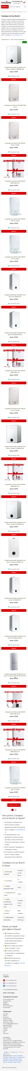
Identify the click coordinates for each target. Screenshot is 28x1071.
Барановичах (21, 1057)
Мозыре (12, 1060)
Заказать (13, 79)
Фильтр (24, 42)
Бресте (15, 1057)
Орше (10, 1059)
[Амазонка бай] (6, 2)
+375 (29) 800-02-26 (17, 35)
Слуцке (14, 1062)
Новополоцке (18, 1060)
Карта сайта (6, 1054)
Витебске (5, 1057)
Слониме (9, 1062)
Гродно (11, 1057)
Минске (19, 1062)
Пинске (5, 1062)
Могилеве (20, 1055)
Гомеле (15, 1055)
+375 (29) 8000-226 (10, 980)
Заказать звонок (17, 3)
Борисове (15, 1059)
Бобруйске (6, 1059)
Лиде (20, 1059)
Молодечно (6, 1060)
